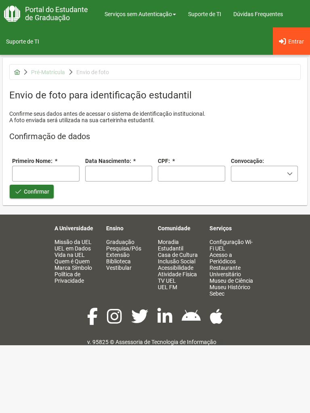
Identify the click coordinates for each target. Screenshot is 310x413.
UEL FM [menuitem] (167, 287)
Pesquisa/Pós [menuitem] (123, 248)
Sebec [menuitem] (216, 293)
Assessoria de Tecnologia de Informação (165, 342)
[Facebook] (93, 320)
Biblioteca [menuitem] (118, 261)
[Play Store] (192, 320)
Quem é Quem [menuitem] (72, 261)
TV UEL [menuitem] (167, 280)
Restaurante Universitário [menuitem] (225, 271)
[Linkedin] (165, 320)
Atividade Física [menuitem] (177, 274)
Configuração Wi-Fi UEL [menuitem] (231, 245)
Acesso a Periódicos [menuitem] (222, 258)
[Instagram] (115, 320)
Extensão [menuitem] (118, 255)
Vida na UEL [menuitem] (69, 255)
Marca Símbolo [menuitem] (73, 268)
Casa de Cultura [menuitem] (178, 255)
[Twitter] (140, 320)
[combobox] (119, 173)
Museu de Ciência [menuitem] (231, 280)
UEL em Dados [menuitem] (72, 248)
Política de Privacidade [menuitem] (69, 277)
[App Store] (216, 320)
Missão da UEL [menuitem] (73, 242)
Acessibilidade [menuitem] (175, 268)
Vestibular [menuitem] (119, 268)
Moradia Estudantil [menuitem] (170, 245)
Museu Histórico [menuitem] (229, 287)
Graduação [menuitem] (120, 242)
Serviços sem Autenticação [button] (138, 14)
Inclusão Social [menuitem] (176, 261)
